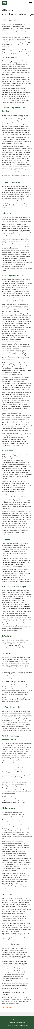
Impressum (17, 1020)
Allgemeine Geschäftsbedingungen (17, 1025)
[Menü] (30, 3)
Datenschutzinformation (17, 1023)
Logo (4, 3)
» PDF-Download (7, 1007)
